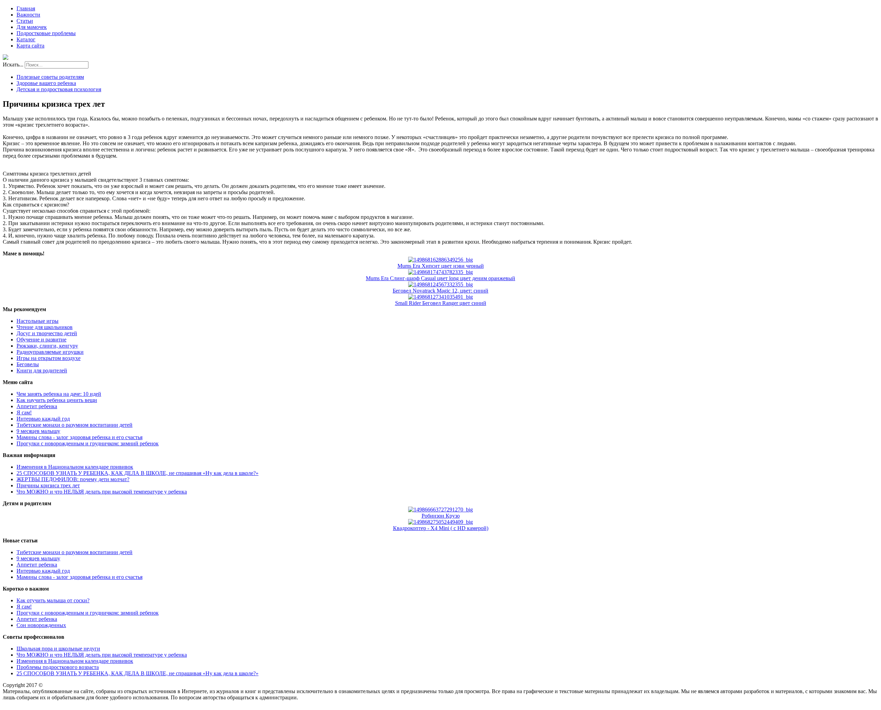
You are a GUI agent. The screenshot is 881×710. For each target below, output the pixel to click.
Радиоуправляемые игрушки (50, 352)
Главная (26, 8)
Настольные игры (38, 321)
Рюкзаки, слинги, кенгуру (47, 346)
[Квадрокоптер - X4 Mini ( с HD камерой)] (440, 522)
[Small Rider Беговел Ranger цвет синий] (440, 297)
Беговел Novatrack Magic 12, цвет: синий (440, 291)
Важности (28, 15)
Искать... (13, 64)
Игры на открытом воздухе (49, 358)
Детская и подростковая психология (59, 89)
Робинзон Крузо (441, 516)
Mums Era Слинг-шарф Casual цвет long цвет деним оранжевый (440, 278)
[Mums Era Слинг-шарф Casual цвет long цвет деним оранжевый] (440, 272)
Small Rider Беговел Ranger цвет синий (440, 303)
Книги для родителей (42, 370)
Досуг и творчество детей (47, 333)
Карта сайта (30, 46)
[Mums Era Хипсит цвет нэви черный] (440, 260)
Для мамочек (32, 27)
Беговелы (28, 364)
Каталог (26, 39)
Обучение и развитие (41, 339)
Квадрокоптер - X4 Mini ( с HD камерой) (440, 528)
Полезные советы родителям (50, 77)
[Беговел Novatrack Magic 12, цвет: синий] (440, 284)
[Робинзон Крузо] (440, 509)
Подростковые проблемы (46, 33)
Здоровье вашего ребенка (46, 83)
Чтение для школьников (45, 327)
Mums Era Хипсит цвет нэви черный (440, 266)
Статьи (25, 21)
